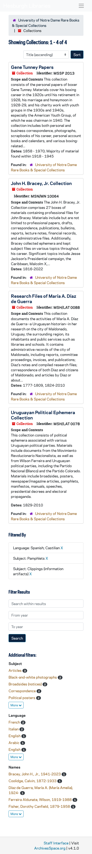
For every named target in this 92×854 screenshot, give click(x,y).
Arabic (14, 742)
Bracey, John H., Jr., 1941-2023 (35, 774)
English (15, 735)
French (15, 722)
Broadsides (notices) (26, 684)
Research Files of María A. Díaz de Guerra (43, 298)
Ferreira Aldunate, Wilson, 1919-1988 (41, 799)
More (14, 705)
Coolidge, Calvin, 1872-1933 (33, 780)
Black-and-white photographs (33, 677)
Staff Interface (56, 843)
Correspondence (23, 690)
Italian (14, 729)
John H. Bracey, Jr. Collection (41, 183)
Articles (15, 670)
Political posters (22, 697)
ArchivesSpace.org (49, 848)
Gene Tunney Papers (32, 67)
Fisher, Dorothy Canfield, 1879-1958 (40, 806)
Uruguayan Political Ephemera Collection (43, 414)
